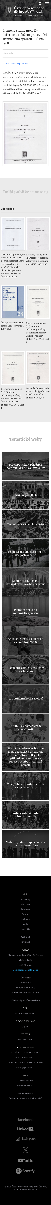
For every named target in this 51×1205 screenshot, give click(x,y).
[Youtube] (25, 1160)
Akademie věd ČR (25, 1093)
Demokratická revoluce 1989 (25, 524)
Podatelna (25, 982)
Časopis (25, 914)
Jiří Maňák (8, 53)
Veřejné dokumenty (25, 987)
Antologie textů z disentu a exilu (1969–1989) (25, 640)
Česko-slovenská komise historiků (25, 1098)
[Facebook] (25, 1119)
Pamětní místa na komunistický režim (25, 611)
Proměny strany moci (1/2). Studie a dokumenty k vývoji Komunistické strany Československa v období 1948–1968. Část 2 (37, 332)
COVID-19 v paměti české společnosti (26, 727)
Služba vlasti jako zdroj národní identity (25, 814)
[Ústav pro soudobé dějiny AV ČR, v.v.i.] (9, 11)
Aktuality (25, 899)
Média (25, 924)
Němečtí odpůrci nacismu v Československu (25, 553)
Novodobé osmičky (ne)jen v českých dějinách (25, 669)
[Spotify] (25, 1171)
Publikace (25, 909)
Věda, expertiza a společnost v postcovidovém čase (25, 844)
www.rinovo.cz (30, 1189)
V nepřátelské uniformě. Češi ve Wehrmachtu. (25, 785)
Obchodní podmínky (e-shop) (25, 1000)
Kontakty (25, 929)
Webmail (25, 936)
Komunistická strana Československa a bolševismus (25, 582)
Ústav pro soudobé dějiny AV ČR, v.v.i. (29, 1186)
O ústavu (25, 904)
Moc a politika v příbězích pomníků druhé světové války (26, 466)
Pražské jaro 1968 (25, 495)
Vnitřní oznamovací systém (25, 992)
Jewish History (25, 1080)
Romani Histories (25, 1085)
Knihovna (25, 919)
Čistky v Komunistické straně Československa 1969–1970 (12, 325)
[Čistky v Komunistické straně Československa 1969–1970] (13, 320)
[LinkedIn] (25, 1129)
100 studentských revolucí (25, 698)
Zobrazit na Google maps (25, 969)
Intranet (25, 941)
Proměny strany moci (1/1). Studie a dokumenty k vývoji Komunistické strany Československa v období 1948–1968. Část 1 (12, 398)
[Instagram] (26, 1138)
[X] (25, 1150)
